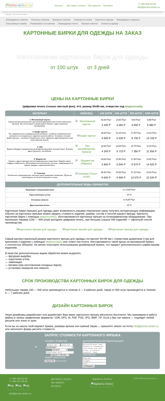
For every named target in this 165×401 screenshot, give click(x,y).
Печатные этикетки (40, 20)
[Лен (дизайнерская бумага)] (86, 151)
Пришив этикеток (89, 24)
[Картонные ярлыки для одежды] (37, 229)
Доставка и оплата (76, 5)
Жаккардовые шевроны (128, 20)
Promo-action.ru (19, 5)
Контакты (108, 5)
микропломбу (134, 106)
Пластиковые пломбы (16, 24)
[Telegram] (26, 389)
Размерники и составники (42, 24)
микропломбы (48, 216)
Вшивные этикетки (61, 20)
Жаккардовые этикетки (17, 20)
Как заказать (94, 5)
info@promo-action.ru (149, 7)
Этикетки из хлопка (83, 20)
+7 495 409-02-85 (147, 4)
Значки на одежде (109, 24)
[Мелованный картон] (86, 124)
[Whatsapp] (11, 389)
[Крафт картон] (86, 135)
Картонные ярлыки (104, 20)
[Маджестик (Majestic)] (86, 163)
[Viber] (18, 389)
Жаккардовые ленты (68, 24)
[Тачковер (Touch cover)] (86, 176)
